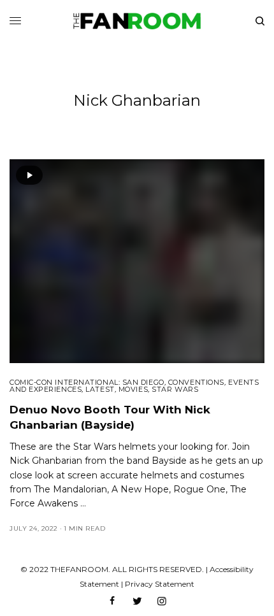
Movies (133, 389)
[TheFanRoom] (137, 21)
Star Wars (175, 389)
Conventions (196, 382)
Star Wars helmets (114, 446)
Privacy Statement (159, 584)
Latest (99, 389)
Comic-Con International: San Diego (87, 382)
